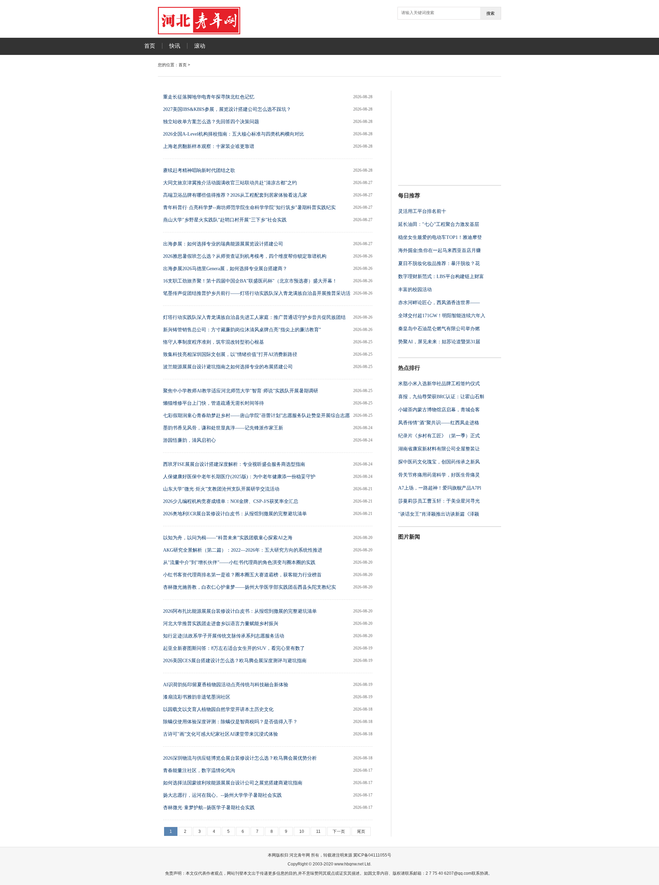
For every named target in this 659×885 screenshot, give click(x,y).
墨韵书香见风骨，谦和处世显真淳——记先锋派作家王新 (223, 427)
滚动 (199, 46)
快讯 (174, 46)
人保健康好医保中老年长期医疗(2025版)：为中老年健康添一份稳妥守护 (239, 476)
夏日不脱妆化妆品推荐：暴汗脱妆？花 (439, 263)
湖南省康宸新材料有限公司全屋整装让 (439, 448)
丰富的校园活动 (415, 289)
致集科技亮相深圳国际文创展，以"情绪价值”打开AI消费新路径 (230, 354)
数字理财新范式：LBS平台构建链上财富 (441, 276)
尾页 (361, 831)
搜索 (490, 13)
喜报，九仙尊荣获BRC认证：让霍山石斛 (441, 396)
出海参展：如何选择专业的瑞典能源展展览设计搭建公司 (223, 243)
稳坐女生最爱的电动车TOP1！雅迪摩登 (440, 237)
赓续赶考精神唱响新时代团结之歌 (199, 170)
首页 (149, 46)
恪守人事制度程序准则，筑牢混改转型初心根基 (213, 342)
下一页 (339, 831)
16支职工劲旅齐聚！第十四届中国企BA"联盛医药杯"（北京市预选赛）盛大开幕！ (250, 281)
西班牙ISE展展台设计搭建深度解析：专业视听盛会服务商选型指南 (234, 464)
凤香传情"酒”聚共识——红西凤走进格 (438, 422)
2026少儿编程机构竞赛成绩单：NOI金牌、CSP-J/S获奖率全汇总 (230, 501)
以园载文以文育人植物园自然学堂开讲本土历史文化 (218, 709)
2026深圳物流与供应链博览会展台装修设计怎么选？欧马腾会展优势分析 (240, 758)
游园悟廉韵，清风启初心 (189, 440)
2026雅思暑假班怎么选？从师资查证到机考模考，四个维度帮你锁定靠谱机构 (244, 256)
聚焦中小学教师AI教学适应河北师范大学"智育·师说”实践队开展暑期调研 (240, 390)
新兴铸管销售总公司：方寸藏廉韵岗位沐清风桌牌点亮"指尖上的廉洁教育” (242, 329)
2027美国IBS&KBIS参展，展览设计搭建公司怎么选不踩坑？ (227, 109)
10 (301, 831)
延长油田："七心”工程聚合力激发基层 (438, 224)
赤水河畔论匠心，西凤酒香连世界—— (439, 302)
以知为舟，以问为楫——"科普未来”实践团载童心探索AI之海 (227, 537)
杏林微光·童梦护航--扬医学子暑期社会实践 (209, 807)
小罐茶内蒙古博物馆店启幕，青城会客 (439, 409)
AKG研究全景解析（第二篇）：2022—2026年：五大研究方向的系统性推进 (242, 550)
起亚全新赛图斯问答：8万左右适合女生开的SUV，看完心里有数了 (234, 648)
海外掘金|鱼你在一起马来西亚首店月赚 (439, 250)
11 (318, 831)
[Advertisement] (441, 133)
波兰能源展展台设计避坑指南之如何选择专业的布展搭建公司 (228, 366)
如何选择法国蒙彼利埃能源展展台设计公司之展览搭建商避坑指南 (232, 782)
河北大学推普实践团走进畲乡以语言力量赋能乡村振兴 (220, 623)
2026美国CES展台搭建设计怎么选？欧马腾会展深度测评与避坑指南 (235, 660)
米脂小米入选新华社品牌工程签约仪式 (439, 383)
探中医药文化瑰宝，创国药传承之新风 (439, 461)
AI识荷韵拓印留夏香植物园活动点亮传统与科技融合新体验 (225, 684)
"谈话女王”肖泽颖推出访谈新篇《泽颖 (438, 514)
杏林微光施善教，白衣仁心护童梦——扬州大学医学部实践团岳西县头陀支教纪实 (249, 587)
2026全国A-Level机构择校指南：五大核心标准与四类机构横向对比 (233, 134)
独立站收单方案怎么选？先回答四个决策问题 (211, 121)
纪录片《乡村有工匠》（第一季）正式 (439, 435)
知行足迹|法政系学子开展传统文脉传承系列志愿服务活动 (223, 636)
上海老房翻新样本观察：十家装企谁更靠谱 (208, 146)
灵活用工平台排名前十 (422, 211)
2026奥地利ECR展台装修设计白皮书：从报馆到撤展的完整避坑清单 (235, 513)
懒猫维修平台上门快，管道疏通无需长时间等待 (213, 403)
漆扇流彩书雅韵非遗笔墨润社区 (196, 697)
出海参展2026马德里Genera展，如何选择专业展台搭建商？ (225, 268)
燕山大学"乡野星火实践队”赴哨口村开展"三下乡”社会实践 (225, 219)
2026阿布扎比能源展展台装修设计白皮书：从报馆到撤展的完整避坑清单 (240, 611)
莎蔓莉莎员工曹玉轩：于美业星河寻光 (439, 501)
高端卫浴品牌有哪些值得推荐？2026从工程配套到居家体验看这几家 (235, 195)
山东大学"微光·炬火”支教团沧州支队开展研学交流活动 (221, 489)
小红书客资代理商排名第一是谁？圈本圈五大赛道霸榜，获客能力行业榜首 (242, 574)
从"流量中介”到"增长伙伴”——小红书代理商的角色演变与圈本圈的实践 (239, 562)
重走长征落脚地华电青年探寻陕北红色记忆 (208, 97)
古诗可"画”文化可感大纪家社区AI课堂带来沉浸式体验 (220, 734)
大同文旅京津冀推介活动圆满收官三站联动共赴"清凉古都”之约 (230, 182)
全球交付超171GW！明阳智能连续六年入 (441, 315)
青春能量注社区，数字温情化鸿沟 (199, 770)
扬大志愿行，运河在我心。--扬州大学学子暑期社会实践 (222, 795)
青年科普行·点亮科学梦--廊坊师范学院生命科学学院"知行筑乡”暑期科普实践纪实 (249, 207)
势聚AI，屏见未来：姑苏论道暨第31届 (439, 341)
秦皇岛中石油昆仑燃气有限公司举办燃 (439, 328)
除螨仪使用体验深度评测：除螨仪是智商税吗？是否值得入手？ (230, 721)
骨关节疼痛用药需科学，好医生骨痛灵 (439, 475)
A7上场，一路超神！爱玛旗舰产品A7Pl (439, 488)
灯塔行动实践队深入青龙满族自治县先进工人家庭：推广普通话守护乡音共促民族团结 (254, 317)
